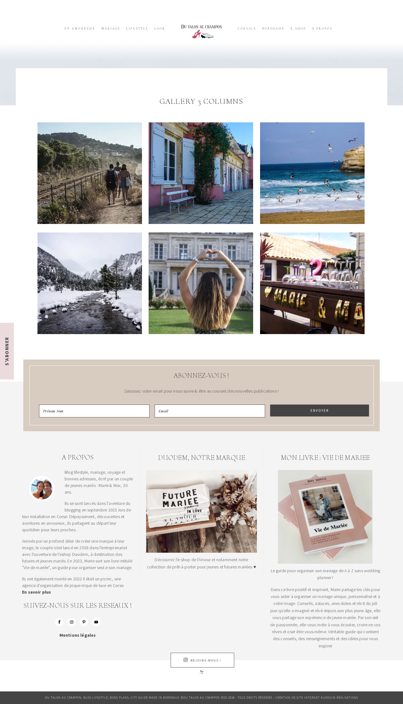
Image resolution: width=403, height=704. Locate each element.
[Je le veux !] (325, 562)
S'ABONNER (7, 351)
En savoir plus (36, 592)
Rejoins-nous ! (205, 660)
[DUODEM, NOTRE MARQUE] (201, 551)
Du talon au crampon (201, 31)
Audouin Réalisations (339, 697)
